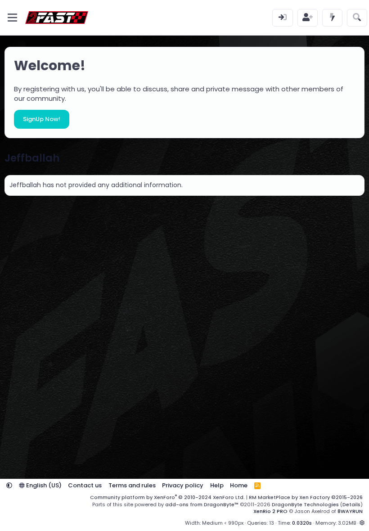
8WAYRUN (350, 511)
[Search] (357, 18)
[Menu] (12, 17)
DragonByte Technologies (305, 504)
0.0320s (302, 522)
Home (239, 485)
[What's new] (332, 18)
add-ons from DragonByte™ (201, 504)
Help (217, 485)
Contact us (85, 485)
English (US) (43, 485)
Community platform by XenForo (167, 497)
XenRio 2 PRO (270, 511)
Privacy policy (182, 485)
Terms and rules (132, 485)
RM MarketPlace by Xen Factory (306, 497)
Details (351, 504)
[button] (9, 485)
